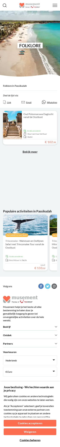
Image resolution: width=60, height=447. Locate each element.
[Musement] (29, 5)
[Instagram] (54, 286)
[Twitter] (47, 286)
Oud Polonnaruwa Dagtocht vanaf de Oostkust (38, 115)
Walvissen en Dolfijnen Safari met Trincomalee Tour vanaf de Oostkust (24, 244)
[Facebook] (41, 286)
